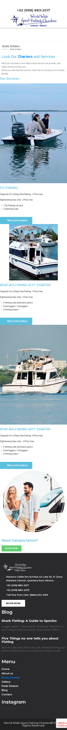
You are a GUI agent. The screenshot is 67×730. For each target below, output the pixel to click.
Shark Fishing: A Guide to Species (29, 621)
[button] (16, 220)
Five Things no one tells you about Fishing (30, 640)
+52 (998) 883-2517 (33, 10)
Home (4, 49)
